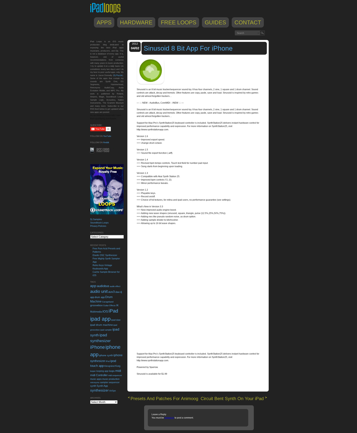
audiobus (103, 286)
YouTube (107, 136)
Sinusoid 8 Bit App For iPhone (188, 48)
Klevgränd (109, 366)
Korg (117, 366)
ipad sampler (106, 330)
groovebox (96, 305)
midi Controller (99, 375)
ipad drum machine (101, 324)
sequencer (114, 382)
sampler (104, 382)
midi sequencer (115, 375)
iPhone (97, 347)
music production (111, 379)
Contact (247, 22)
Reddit (106, 142)
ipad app (100, 319)
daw (117, 292)
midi (118, 371)
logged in (169, 417)
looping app (102, 371)
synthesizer (99, 390)
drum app (100, 297)
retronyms (94, 382)
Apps (104, 22)
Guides (215, 22)
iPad (113, 311)
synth (93, 385)
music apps (96, 379)
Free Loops (178, 22)
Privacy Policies (98, 226)
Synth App (102, 385)
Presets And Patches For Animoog (164, 398)
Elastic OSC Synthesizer (105, 255)
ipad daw (115, 320)
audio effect (115, 286)
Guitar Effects (109, 305)
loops (112, 371)
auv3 (111, 291)
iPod (108, 361)
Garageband (107, 302)
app (93, 286)
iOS (105, 311)
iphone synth (106, 355)
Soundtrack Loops (99, 222)
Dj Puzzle (118, 75)
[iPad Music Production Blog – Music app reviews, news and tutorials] (107, 13)
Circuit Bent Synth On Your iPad (232, 398)
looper (93, 371)
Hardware (136, 22)
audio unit (99, 291)
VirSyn (112, 390)
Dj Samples (96, 219)
